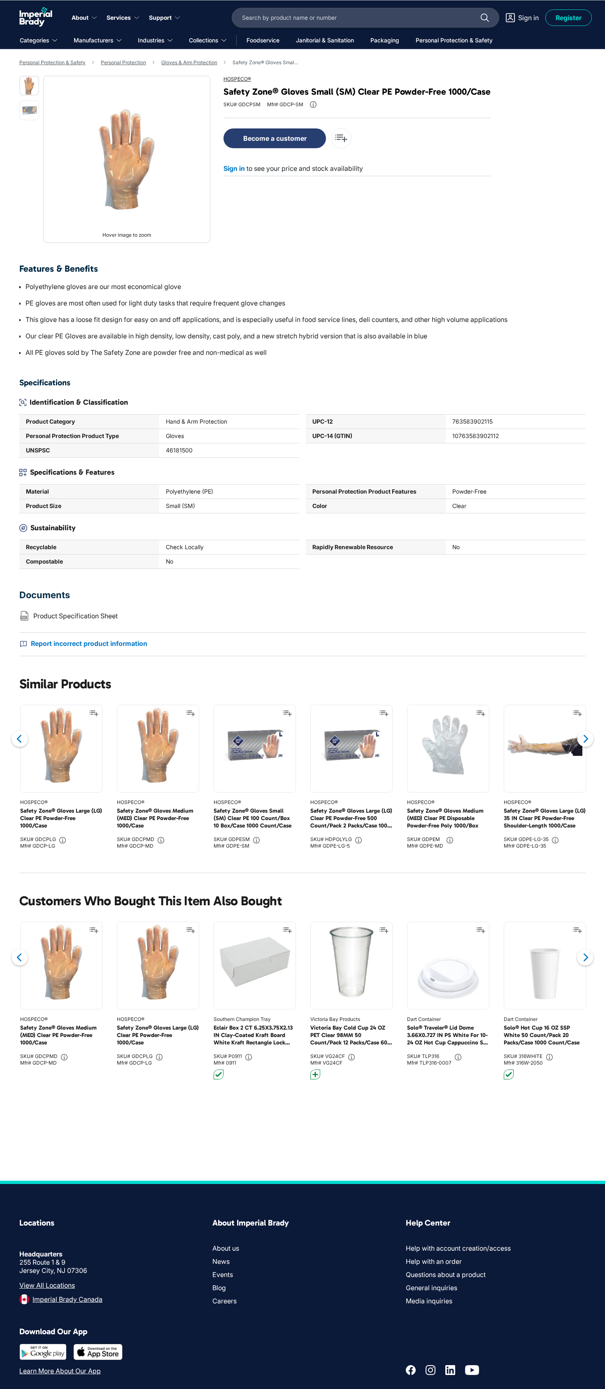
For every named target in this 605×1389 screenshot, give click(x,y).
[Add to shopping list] (94, 713)
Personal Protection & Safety (52, 62)
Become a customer (275, 138)
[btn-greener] (315, 1074)
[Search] (485, 18)
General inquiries (431, 1288)
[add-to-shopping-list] (341, 138)
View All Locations (47, 1285)
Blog (219, 1288)
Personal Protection (123, 62)
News (221, 1261)
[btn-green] (218, 1074)
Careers (224, 1301)
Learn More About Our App (60, 1371)
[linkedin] (450, 1370)
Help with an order (434, 1261)
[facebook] (411, 1370)
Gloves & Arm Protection (189, 62)
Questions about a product (446, 1274)
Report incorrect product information (89, 643)
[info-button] (313, 104)
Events (222, 1274)
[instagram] (430, 1370)
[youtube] (472, 1370)
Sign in (234, 168)
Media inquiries (429, 1301)
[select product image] (29, 86)
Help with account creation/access (458, 1248)
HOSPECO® (237, 79)
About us (225, 1248)
